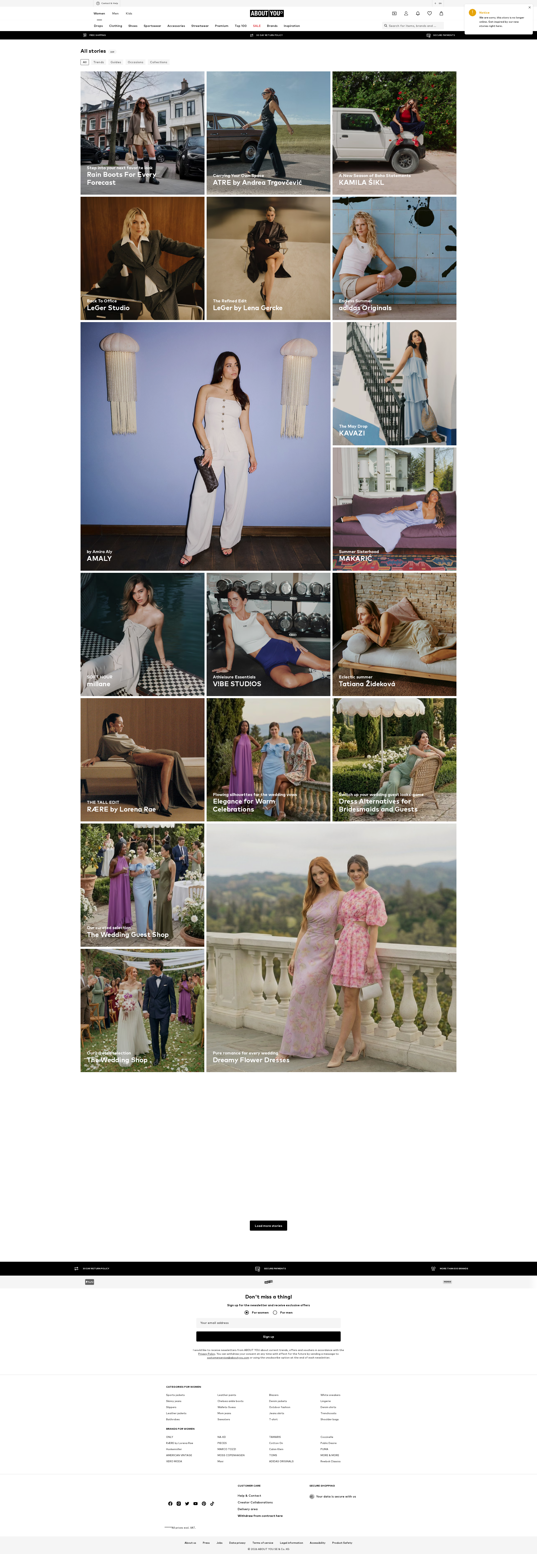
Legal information (291, 1542)
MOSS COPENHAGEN (231, 1455)
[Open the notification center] (417, 13)
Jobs (219, 1542)
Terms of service (262, 1542)
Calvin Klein (276, 1449)
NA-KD (222, 1437)
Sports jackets (175, 1395)
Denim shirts (328, 1407)
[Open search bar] (384, 26)
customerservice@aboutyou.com (228, 1357)
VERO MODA (174, 1461)
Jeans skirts (276, 1413)
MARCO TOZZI (227, 1449)
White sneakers (330, 1395)
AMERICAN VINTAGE (179, 1455)
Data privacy (237, 1542)
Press (206, 1542)
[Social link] (170, 1503)
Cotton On (276, 1443)
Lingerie (326, 1401)
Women (99, 13)
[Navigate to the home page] (189, 1487)
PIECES (222, 1443)
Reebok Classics (331, 1461)
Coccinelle (327, 1437)
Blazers (274, 1395)
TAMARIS (275, 1437)
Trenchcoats (328, 1413)
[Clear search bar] (441, 25)
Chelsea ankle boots (231, 1401)
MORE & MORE (330, 1455)
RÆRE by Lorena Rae (179, 1443)
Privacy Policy (206, 1353)
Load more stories (268, 1225)
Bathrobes (173, 1419)
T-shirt (273, 1419)
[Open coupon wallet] (394, 13)
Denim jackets (278, 1401)
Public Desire (329, 1443)
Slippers (171, 1407)
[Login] (406, 13)
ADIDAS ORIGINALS (281, 1461)
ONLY (169, 1437)
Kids (129, 13)
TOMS (273, 1455)
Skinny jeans (173, 1401)
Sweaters (224, 1419)
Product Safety (342, 1542)
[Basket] (441, 13)
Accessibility (318, 1542)
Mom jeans (224, 1413)
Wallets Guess (227, 1407)
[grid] (268, 635)
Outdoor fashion (279, 1407)
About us (190, 1542)
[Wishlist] (429, 13)
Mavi (220, 1461)
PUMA (324, 1449)
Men (115, 13)
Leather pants (227, 1395)
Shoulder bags (330, 1419)
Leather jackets (176, 1413)
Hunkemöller (174, 1449)
